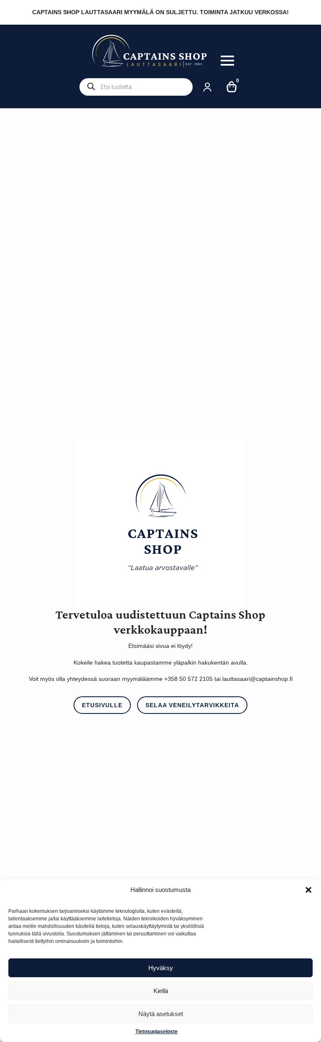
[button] (308, 890)
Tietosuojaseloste (156, 1031)
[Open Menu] (227, 60)
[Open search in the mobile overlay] (136, 87)
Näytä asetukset (160, 1013)
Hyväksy (160, 967)
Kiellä (160, 990)
